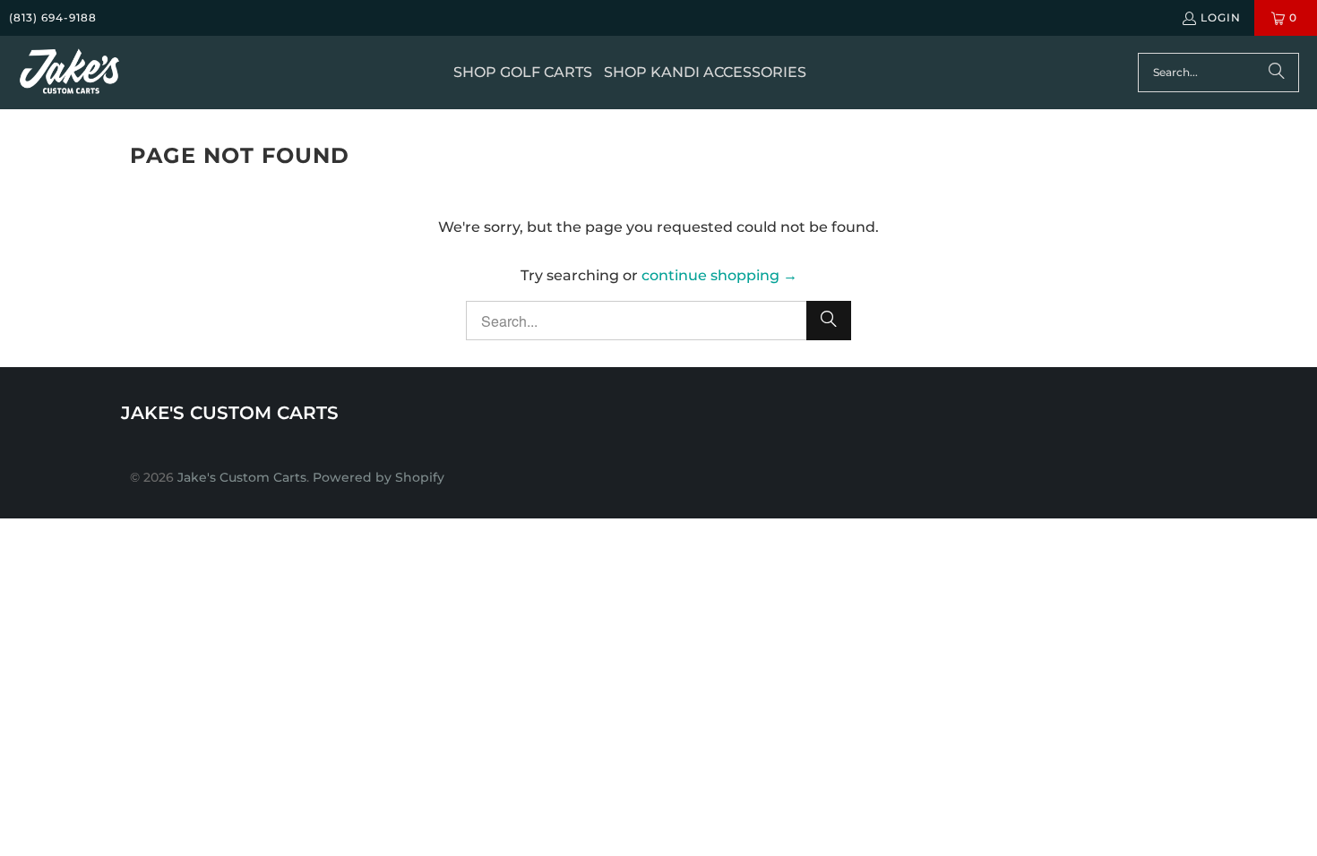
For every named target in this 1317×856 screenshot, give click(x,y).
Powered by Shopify (378, 477)
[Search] (1276, 72)
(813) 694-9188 (53, 17)
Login (1221, 17)
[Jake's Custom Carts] (69, 72)
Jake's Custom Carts (241, 477)
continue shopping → (719, 275)
